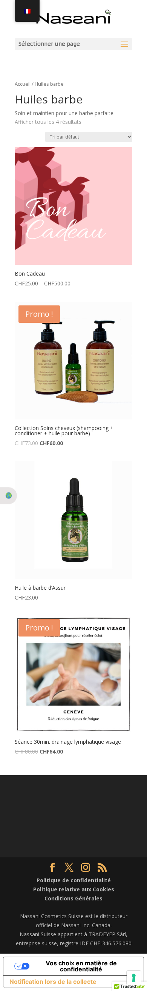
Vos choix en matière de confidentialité (81, 966)
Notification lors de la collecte (52, 981)
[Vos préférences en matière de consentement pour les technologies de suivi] (134, 978)
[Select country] (8, 495)
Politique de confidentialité (74, 880)
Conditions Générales (73, 898)
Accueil (23, 83)
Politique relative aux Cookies (73, 889)
